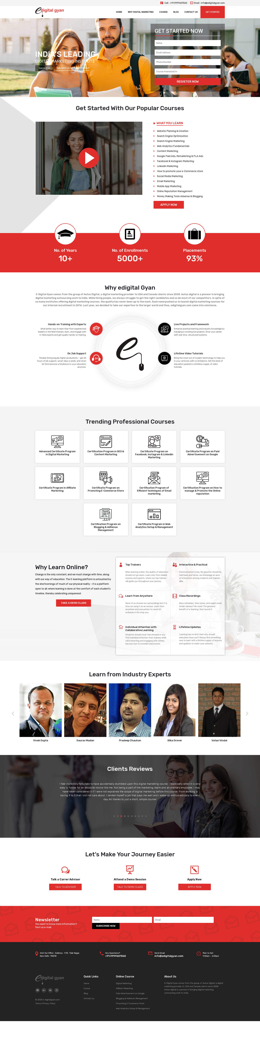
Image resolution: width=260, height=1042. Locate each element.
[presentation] (12, 713)
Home (86, 983)
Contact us (89, 998)
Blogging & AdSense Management (132, 998)
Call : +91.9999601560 (175, 3)
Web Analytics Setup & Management (133, 1008)
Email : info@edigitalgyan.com (209, 3)
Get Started (213, 12)
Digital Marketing (124, 983)
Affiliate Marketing (124, 988)
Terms (38, 1003)
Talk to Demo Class (130, 886)
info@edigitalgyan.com (169, 955)
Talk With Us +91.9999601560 (72, 68)
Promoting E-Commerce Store (130, 1003)
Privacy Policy (49, 1003)
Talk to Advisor (65, 886)
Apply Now (168, 205)
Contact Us (44, 68)
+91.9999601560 (115, 955)
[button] (114, 816)
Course (87, 988)
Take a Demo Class (73, 602)
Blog (86, 993)
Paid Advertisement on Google (130, 993)
